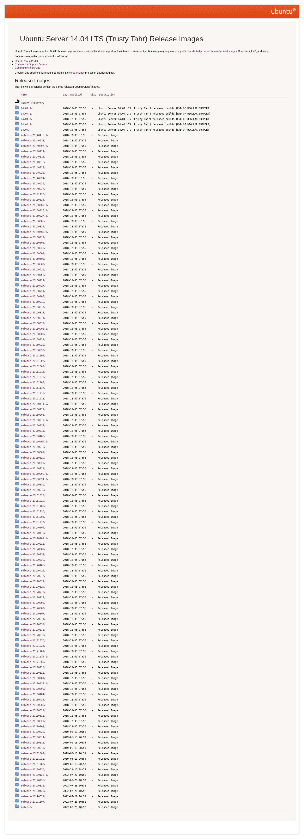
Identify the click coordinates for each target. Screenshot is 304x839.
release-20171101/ (33, 651)
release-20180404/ (33, 694)
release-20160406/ (33, 436)
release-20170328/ (33, 554)
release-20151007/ (33, 361)
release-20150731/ (33, 291)
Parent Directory (32, 103)
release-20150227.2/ (34, 215)
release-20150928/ (33, 344)
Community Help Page (27, 67)
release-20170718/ (33, 592)
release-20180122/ (33, 672)
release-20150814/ (33, 318)
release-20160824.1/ (34, 479)
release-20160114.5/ (34, 404)
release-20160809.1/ (34, 473)
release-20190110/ (33, 769)
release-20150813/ (33, 312)
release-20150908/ (33, 334)
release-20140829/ (33, 167)
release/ (26, 807)
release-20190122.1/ (34, 774)
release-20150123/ (33, 199)
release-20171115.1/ (34, 656)
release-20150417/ (33, 237)
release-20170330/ (33, 559)
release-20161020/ (33, 500)
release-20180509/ (33, 705)
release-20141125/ (33, 194)
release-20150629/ (33, 269)
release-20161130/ (33, 511)
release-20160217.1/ (34, 420)
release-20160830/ (33, 484)
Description (107, 94)
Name (24, 94)
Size (93, 94)
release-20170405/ (33, 565)
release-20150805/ (33, 296)
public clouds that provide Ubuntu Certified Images (208, 51)
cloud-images (77, 72)
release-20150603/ (33, 253)
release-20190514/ (33, 796)
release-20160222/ (33, 425)
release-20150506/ (33, 242)
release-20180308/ (33, 688)
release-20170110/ (33, 533)
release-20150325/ (33, 226)
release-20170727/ (33, 597)
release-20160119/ (33, 409)
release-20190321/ (33, 785)
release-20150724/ (33, 280)
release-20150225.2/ (34, 210)
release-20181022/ (33, 758)
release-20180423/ (33, 699)
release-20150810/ (33, 301)
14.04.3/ (26, 119)
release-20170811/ (33, 619)
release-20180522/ (33, 710)
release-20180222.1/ (34, 683)
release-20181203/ (33, 764)
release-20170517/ (33, 576)
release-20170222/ (33, 543)
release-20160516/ (33, 447)
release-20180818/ (33, 742)
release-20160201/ (33, 414)
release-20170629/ (33, 586)
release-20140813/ (33, 156)
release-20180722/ (33, 731)
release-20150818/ (33, 323)
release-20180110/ (33, 667)
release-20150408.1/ (34, 232)
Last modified (72, 94)
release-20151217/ (33, 393)
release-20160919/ (33, 490)
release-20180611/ (33, 715)
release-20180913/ (33, 748)
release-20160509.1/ (34, 441)
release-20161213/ (33, 522)
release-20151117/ (33, 387)
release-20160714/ (33, 468)
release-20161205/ (33, 516)
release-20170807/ (33, 613)
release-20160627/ (33, 463)
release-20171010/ (33, 640)
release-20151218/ (33, 398)
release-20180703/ (33, 726)
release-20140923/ (33, 172)
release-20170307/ (33, 549)
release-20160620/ (33, 457)
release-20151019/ (33, 377)
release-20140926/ (33, 183)
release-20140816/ (33, 162)
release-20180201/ (33, 678)
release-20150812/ (33, 307)
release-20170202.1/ (34, 538)
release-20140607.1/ (34, 146)
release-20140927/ (33, 189)
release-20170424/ (33, 570)
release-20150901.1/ (34, 328)
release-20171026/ (33, 645)
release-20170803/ (33, 608)
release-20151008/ (33, 366)
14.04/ (25, 129)
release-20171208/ (33, 662)
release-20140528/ (33, 140)
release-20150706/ (33, 275)
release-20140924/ (33, 178)
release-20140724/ (33, 151)
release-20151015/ (33, 371)
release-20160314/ (33, 430)
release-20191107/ (33, 801)
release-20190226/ (33, 780)
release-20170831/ (33, 629)
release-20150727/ (33, 285)
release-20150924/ (33, 339)
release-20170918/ (33, 635)
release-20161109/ (33, 506)
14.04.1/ (26, 108)
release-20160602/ (33, 452)
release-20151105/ (33, 382)
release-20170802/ (33, 602)
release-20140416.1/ (34, 135)
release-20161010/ (33, 495)
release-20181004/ (33, 753)
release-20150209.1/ (34, 205)
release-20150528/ (33, 248)
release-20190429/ (33, 791)
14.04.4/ (26, 124)
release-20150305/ (33, 221)
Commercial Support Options (31, 64)
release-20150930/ (33, 350)
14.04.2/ (26, 113)
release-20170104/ (33, 527)
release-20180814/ (33, 737)
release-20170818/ (33, 624)
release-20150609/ (33, 264)
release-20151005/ (33, 355)
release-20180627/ (33, 721)
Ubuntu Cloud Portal (26, 61)
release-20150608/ (33, 258)
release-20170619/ (33, 581)
